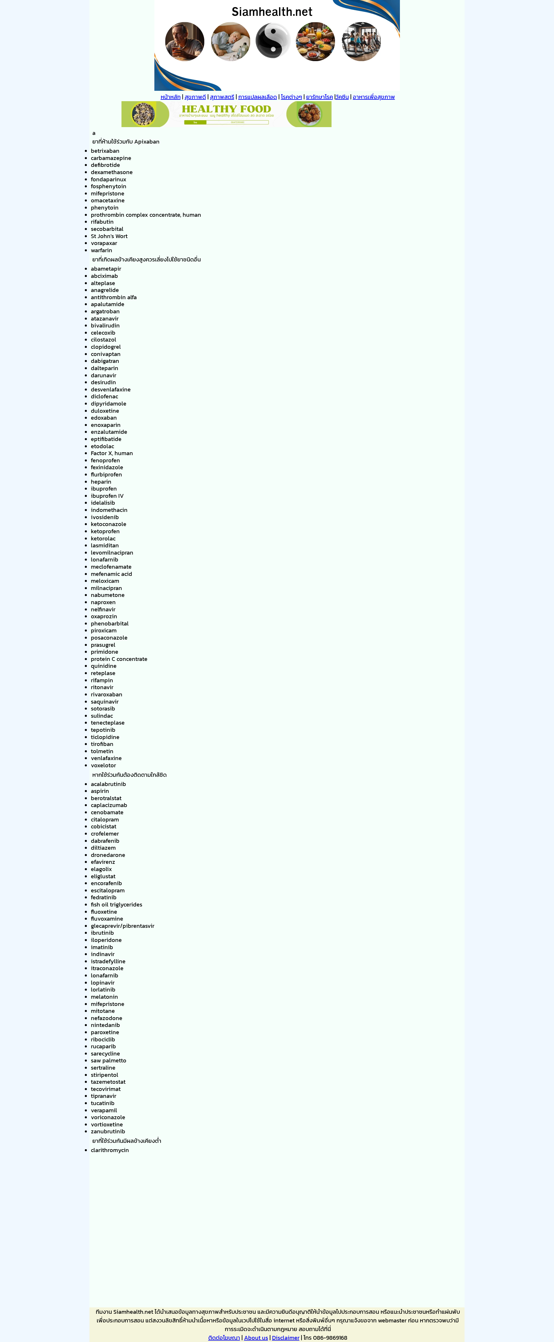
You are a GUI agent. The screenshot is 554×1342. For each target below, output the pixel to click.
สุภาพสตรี (222, 97)
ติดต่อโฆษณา (224, 1337)
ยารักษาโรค (319, 97)
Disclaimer (286, 1337)
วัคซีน (342, 97)
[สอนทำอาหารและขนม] (226, 125)
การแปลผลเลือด (257, 97)
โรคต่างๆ (291, 97)
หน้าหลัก (171, 97)
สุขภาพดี (195, 97)
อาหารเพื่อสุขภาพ (374, 97)
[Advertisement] (226, 1232)
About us (256, 1337)
